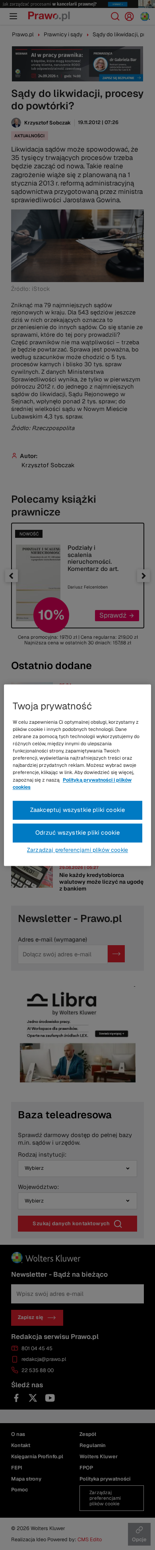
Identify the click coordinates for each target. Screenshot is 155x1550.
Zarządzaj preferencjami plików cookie (77, 849)
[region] (77, 775)
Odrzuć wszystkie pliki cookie (77, 832)
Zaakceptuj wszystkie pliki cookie (77, 810)
